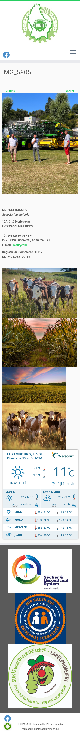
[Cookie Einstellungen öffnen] (7, 728)
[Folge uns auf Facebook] (7, 55)
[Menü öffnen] (73, 52)
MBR (28, 724)
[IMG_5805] (40, 143)
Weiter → (72, 91)
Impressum (27, 729)
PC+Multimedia (54, 724)
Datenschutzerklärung (47, 729)
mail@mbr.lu (21, 245)
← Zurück (8, 91)
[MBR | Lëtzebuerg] (40, 23)
